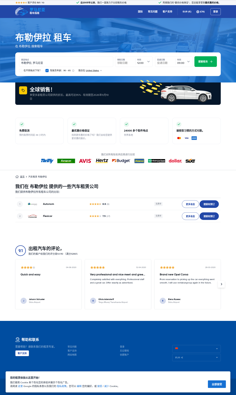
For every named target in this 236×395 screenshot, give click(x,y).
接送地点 (25, 59)
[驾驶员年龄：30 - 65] (47, 70)
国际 (140, 11)
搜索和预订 (209, 204)
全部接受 (217, 384)
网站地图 (72, 354)
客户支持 (167, 11)
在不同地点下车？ (32, 70)
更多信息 (190, 204)
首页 (22, 176)
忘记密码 (124, 350)
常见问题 (152, 11)
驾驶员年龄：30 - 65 (60, 70)
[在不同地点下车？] (20, 70)
